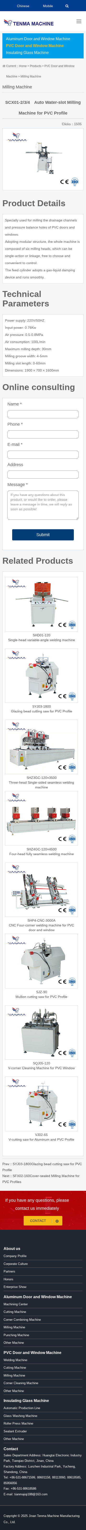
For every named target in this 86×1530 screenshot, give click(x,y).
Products (35, 66)
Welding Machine (15, 1360)
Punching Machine (16, 1335)
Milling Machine (31, 76)
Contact (38, 1221)
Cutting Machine (15, 1312)
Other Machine (14, 1342)
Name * (14, 404)
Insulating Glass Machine (27, 53)
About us (12, 1249)
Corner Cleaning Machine (21, 1383)
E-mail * (14, 444)
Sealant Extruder (15, 1431)
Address (15, 464)
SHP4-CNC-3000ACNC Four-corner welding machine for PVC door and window (41, 925)
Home (23, 66)
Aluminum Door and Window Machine (38, 39)
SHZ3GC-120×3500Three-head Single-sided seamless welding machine (41, 782)
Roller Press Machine (18, 1423)
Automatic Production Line (22, 1408)
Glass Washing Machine (20, 1416)
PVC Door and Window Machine (35, 46)
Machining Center (16, 1304)
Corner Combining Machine (22, 1319)
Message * (17, 484)
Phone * (15, 424)
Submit (43, 534)
